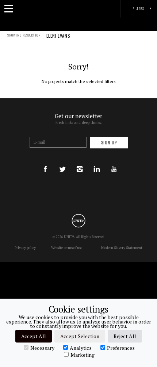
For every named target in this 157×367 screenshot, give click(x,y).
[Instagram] (79, 162)
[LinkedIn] (97, 162)
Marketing (82, 354)
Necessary (42, 347)
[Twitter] (62, 162)
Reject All (125, 336)
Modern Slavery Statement (121, 247)
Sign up (109, 142)
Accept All (33, 336)
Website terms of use (66, 247)
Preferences (121, 347)
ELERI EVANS (58, 36)
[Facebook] (45, 162)
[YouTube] (114, 162)
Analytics (81, 347)
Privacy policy (25, 247)
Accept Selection (79, 336)
